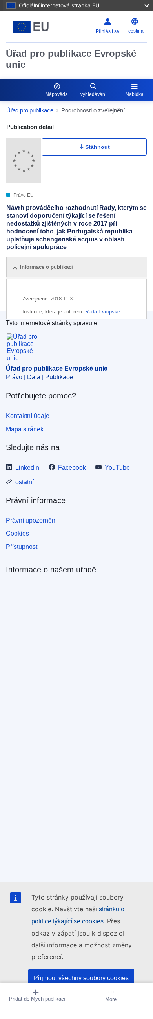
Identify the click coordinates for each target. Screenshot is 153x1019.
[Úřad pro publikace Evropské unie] (31, 27)
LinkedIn (27, 467)
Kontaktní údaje (27, 416)
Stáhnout (97, 147)
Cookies (17, 533)
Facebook (72, 467)
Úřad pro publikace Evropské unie (71, 59)
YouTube (117, 467)
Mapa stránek (25, 429)
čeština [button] (136, 31)
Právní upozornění (31, 520)
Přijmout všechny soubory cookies (81, 978)
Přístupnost (21, 546)
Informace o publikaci (46, 267)
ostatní (24, 482)
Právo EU (23, 195)
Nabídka (135, 94)
